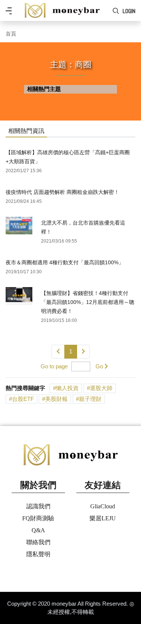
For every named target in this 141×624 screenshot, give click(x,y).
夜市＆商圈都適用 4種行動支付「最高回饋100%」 (65, 262)
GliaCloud (102, 506)
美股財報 (56, 399)
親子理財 (90, 399)
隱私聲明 (38, 554)
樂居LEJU (102, 518)
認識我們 (38, 506)
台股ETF (23, 399)
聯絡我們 (38, 542)
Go (99, 366)
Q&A (38, 530)
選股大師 (101, 388)
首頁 (11, 34)
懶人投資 (67, 388)
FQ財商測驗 (38, 518)
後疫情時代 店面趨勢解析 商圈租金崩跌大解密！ (62, 192)
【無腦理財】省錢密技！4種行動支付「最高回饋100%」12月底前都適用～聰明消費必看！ (87, 302)
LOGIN (129, 11)
